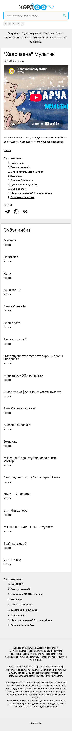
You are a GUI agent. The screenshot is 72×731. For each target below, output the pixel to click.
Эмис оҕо (16, 176)
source (7, 150)
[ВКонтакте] (25, 211)
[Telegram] (8, 211)
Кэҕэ (7, 273)
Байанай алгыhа (15, 306)
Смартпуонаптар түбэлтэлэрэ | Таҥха (32, 477)
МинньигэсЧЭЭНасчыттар (26, 171)
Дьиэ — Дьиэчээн (21, 180)
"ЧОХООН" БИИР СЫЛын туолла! (28, 527)
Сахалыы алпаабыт (22, 197)
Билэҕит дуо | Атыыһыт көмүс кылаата (33, 392)
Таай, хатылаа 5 (15, 543)
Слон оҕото (12, 323)
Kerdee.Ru (36, 723)
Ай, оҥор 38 (12, 290)
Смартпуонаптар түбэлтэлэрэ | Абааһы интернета (33, 357)
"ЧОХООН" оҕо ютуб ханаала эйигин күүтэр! (31, 459)
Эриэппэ (10, 240)
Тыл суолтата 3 (20, 167)
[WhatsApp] (16, 211)
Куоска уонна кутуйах (23, 184)
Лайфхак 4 (17, 163)
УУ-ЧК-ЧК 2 (12, 560)
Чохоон (21, 61)
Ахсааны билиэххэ (17, 425)
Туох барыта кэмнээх (19, 408)
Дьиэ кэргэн (18, 188)
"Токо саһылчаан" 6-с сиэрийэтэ (31, 193)
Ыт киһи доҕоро (16, 510)
